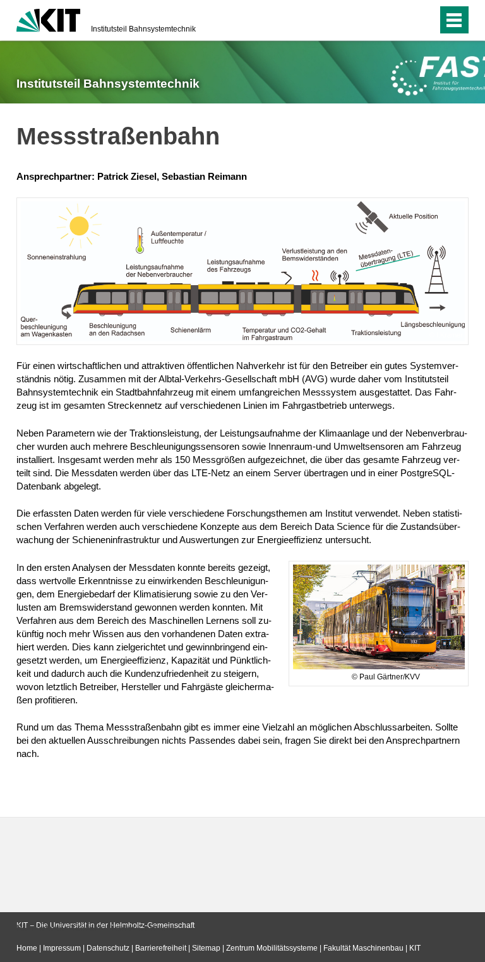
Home (26, 948)
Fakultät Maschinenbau (363, 948)
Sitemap (206, 948)
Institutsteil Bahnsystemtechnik (143, 29)
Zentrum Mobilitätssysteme (272, 948)
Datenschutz (108, 948)
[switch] (402, 20)
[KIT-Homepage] (48, 19)
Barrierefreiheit (160, 948)
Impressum (62, 948)
